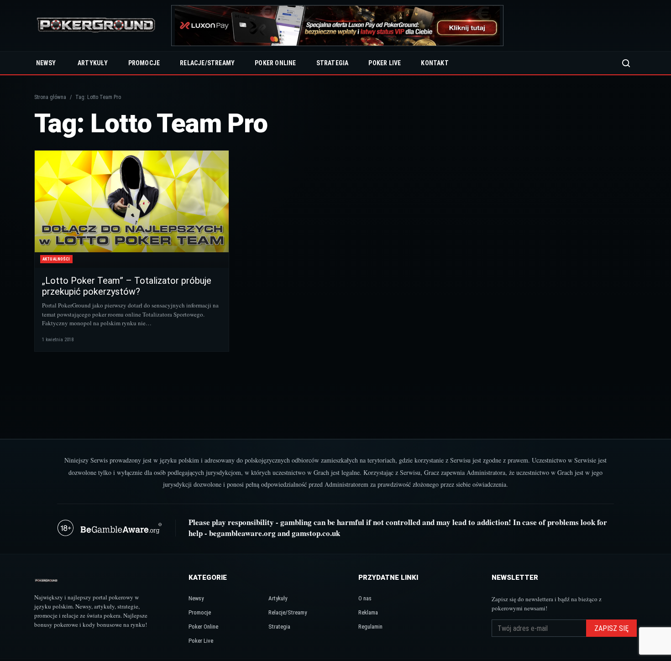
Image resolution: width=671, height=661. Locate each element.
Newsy (46, 63)
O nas (365, 598)
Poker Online (275, 63)
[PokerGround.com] (95, 26)
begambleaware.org (242, 533)
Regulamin (370, 626)
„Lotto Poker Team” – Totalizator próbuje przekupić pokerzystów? (126, 286)
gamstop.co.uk (316, 533)
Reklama (368, 612)
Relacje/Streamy (207, 63)
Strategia (332, 63)
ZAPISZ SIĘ (611, 628)
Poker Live (384, 63)
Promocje (144, 63)
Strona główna (50, 97)
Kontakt (434, 63)
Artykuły (93, 63)
